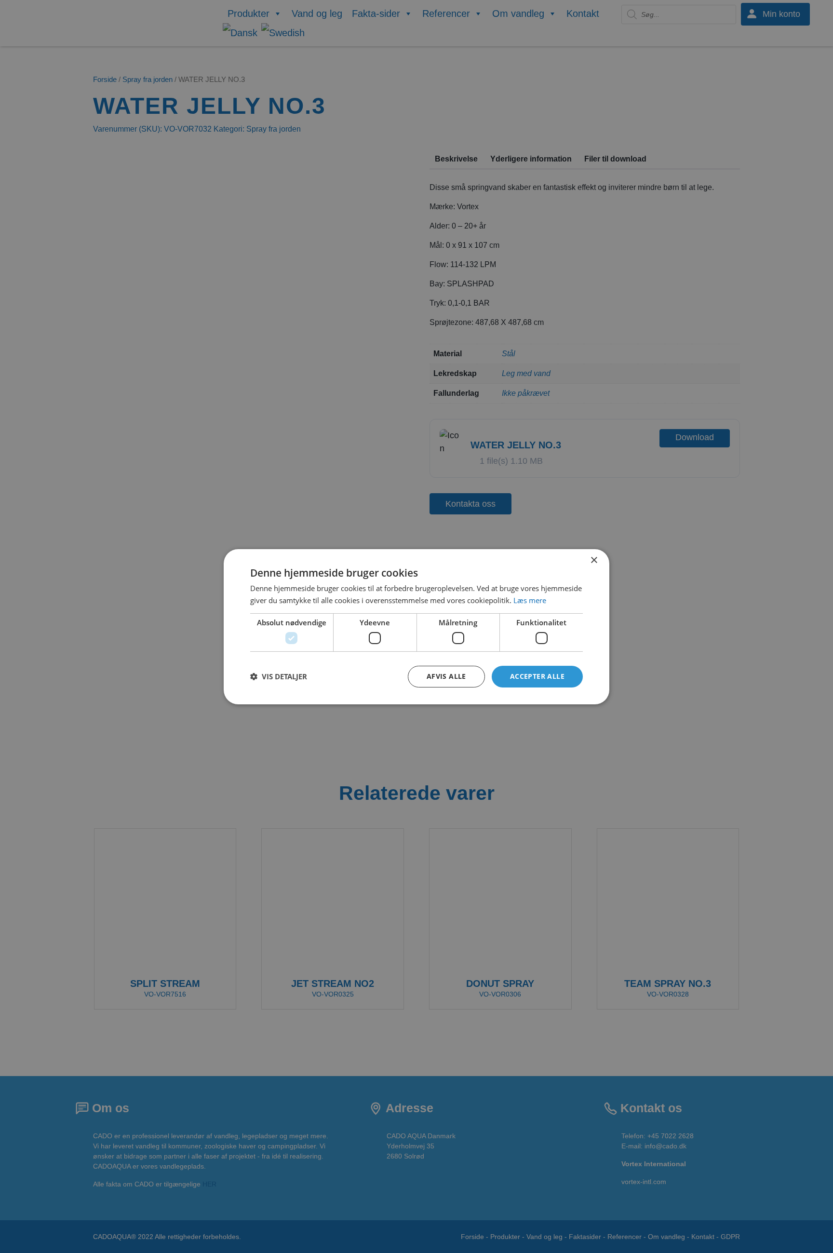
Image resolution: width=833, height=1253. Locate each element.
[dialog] (416, 626)
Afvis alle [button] (446, 676)
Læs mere (529, 600)
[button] (278, 676)
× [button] (593, 560)
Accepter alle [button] (537, 676)
